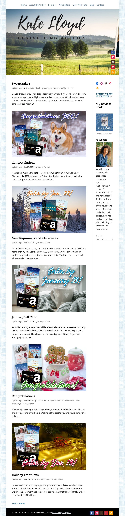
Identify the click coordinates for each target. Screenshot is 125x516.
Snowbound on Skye (58, 88)
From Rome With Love (70, 400)
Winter (70, 88)
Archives (100, 236)
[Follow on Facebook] (113, 52)
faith (38, 479)
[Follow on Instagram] (113, 57)
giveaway (45, 88)
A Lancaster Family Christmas (48, 400)
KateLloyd (18, 88)
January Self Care (24, 317)
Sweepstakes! (21, 84)
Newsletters (64, 5)
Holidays (23, 404)
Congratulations (23, 162)
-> (104, 95)
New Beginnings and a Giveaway (35, 238)
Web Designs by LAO (61, 512)
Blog (92, 5)
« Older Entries (18, 503)
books (38, 88)
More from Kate (80, 5)
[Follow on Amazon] (113, 72)
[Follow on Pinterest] (113, 67)
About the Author (37, 5)
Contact (100, 5)
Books (51, 5)
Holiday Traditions (25, 475)
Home (24, 5)
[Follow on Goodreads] (113, 62)
